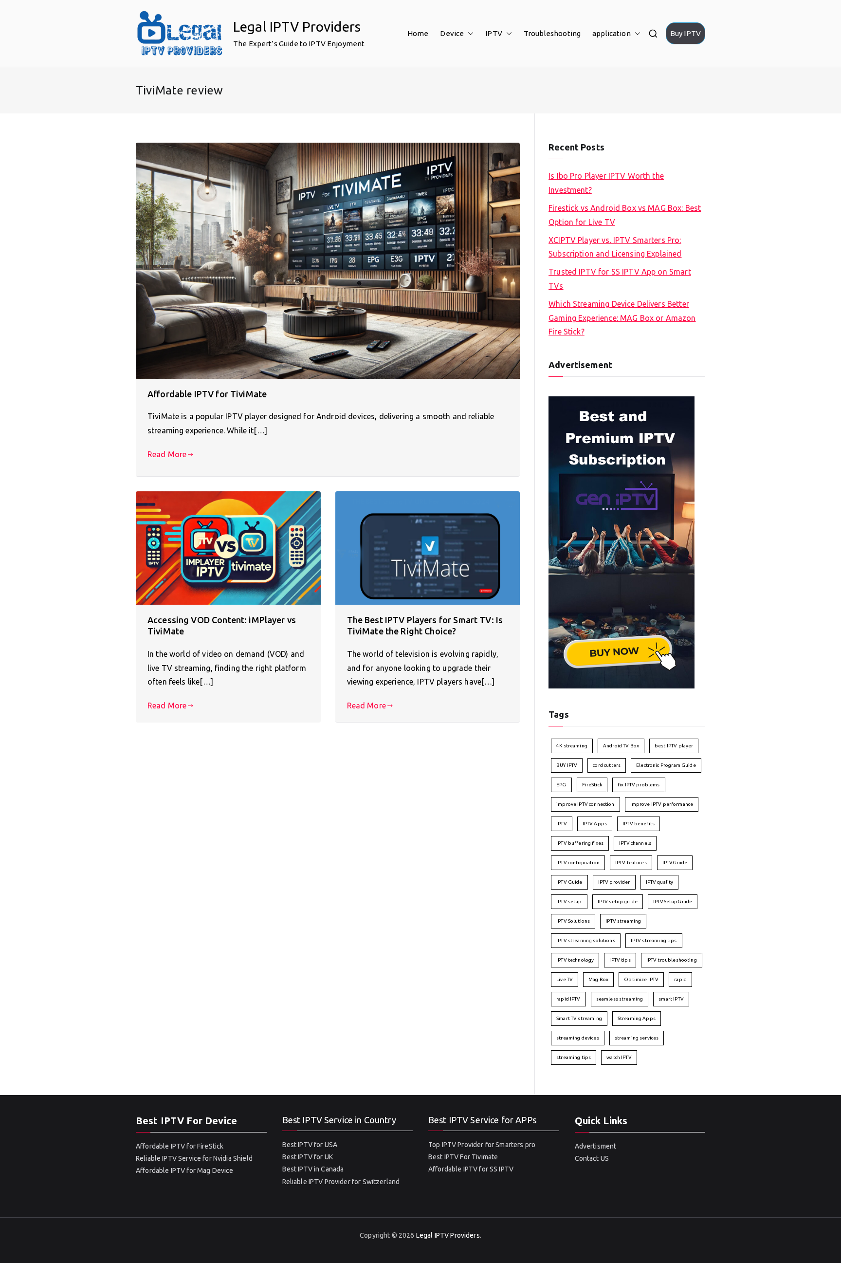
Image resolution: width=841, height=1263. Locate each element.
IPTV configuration (578, 862)
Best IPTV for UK (307, 1157)
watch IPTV (619, 1057)
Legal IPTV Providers (297, 26)
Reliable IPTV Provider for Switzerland (341, 1182)
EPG (561, 784)
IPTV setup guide (618, 901)
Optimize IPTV (641, 979)
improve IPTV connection (585, 804)
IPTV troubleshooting (671, 960)
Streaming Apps (637, 1018)
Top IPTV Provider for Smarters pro (481, 1145)
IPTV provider (614, 882)
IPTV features (631, 862)
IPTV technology (575, 960)
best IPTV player (674, 745)
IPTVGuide (674, 862)
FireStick (592, 784)
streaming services (637, 1037)
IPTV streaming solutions (585, 940)
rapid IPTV (568, 999)
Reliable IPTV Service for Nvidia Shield (194, 1158)
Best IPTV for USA (310, 1145)
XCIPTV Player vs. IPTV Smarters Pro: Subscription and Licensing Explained (614, 247)
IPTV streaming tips (654, 940)
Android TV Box (621, 745)
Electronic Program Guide (666, 765)
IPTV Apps (595, 823)
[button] (469, 33)
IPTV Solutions (573, 921)
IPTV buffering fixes (579, 843)
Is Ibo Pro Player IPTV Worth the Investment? (606, 182)
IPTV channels (635, 843)
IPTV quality (660, 882)
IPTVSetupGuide (672, 901)
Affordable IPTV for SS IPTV (470, 1169)
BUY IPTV (566, 765)
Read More (166, 454)
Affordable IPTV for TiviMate (207, 394)
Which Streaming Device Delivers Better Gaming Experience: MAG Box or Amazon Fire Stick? (621, 317)
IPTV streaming (623, 921)
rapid (680, 979)
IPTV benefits (638, 823)
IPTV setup (569, 901)
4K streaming (571, 745)
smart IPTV (671, 999)
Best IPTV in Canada (313, 1169)
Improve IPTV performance (662, 804)
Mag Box (598, 979)
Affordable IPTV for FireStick (179, 1146)
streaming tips (573, 1057)
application (611, 33)
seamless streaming (619, 999)
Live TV (564, 979)
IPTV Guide (569, 882)
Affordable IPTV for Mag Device (185, 1170)
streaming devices (577, 1037)
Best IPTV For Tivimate (463, 1157)
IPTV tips (619, 960)
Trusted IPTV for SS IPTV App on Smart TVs (619, 278)
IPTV (493, 33)
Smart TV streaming (579, 1018)
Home (418, 33)
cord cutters (607, 765)
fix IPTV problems (639, 784)
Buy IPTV (685, 33)
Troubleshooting (552, 33)
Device (452, 33)
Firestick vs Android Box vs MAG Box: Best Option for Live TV (624, 215)
